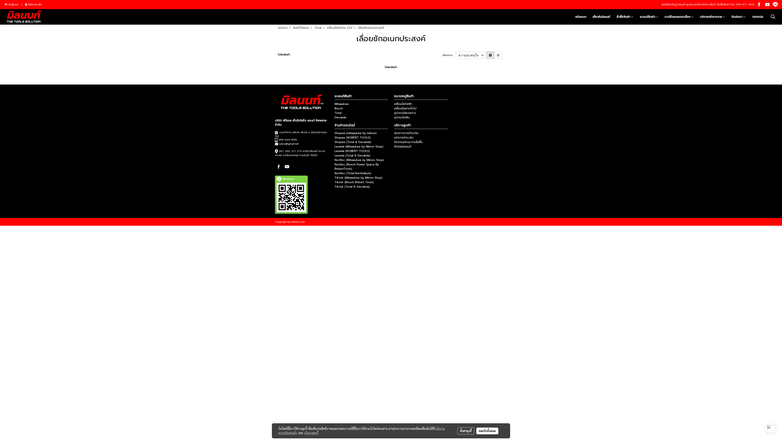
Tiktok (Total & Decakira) (352, 187)
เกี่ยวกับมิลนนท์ (601, 17)
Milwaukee (342, 104)
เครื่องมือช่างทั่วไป (405, 108)
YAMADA (757, 17)
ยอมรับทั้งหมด (487, 431)
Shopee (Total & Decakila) (353, 142)
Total (338, 113)
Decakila (340, 117)
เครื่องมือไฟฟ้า (403, 104)
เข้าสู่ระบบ (13, 4)
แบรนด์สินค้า (648, 17)
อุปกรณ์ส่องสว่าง (405, 113)
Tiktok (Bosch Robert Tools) (354, 182)
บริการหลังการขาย (711, 17)
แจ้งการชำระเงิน (403, 137)
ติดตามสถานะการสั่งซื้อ (408, 142)
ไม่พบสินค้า (284, 54)
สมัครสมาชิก (34, 4)
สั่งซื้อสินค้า (623, 17)
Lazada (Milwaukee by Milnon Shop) (359, 146)
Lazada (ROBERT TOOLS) (352, 151)
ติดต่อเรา (737, 17)
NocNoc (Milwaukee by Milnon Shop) (359, 160)
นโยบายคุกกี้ (311, 433)
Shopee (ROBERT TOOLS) (353, 137)
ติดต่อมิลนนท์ (402, 146)
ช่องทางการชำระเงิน (406, 133)
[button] (773, 17)
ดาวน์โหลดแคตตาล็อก (677, 17)
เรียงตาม (448, 55)
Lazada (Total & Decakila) (352, 155)
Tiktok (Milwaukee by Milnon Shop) (358, 178)
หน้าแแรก (580, 17)
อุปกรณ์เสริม (402, 117)
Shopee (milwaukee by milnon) (356, 133)
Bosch (339, 108)
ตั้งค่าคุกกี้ (466, 431)
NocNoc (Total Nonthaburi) (353, 173)
